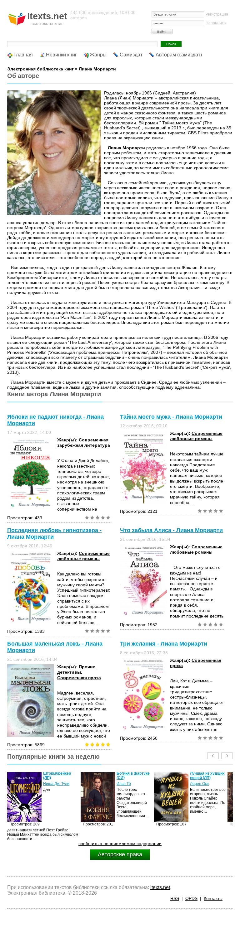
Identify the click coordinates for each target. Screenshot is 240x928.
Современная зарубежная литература (83, 442)
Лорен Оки (126, 783)
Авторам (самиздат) (179, 54)
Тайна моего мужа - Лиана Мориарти (171, 417)
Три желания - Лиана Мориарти (163, 644)
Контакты (213, 898)
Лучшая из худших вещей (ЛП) (134, 775)
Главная (23, 54)
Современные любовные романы (196, 436)
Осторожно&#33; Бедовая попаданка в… (205, 777)
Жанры (98, 54)
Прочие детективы (76, 669)
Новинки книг (61, 54)
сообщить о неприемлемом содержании (120, 843)
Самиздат (131, 54)
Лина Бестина (202, 788)
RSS (174, 898)
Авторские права (120, 854)
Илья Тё (50, 783)
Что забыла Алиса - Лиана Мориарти (171, 530)
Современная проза (79, 677)
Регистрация (217, 14)
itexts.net (160, 887)
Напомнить (216, 23)
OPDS (191, 898)
